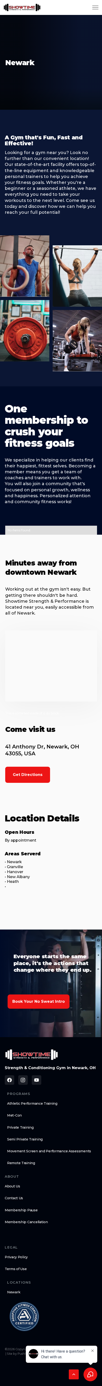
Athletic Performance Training (32, 1103)
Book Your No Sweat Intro (38, 1001)
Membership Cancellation (26, 1222)
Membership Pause (21, 1210)
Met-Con (14, 1115)
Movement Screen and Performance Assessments (49, 1151)
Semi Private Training (25, 1139)
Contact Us (14, 1198)
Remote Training (21, 1163)
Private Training (20, 1127)
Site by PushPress (19, 1353)
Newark (13, 1292)
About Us (12, 1186)
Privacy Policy (16, 1257)
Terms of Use (16, 1269)
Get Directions (27, 774)
